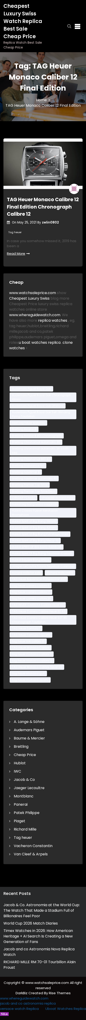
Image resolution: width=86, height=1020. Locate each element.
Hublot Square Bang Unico (30, 560)
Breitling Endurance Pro (28, 465)
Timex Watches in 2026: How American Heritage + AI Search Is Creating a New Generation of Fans (38, 936)
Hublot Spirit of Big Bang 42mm (34, 528)
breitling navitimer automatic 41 (34, 478)
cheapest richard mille (57, 498)
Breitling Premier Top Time (29, 485)
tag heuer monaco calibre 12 (32, 660)
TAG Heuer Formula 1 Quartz (31, 635)
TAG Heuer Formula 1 (26, 628)
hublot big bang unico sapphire (34, 504)
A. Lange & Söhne (29, 721)
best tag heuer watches (28, 423)
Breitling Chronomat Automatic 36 (36, 442)
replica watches (53, 320)
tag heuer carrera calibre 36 (31, 598)
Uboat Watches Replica (65, 1008)
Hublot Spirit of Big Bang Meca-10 (35, 540)
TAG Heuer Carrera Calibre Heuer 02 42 (38, 611)
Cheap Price (25, 754)
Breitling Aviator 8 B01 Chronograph (36, 436)
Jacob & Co (24, 779)
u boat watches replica (40, 342)
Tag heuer (15, 232)
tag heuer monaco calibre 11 (31, 654)
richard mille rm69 (60, 573)
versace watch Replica (19, 1008)
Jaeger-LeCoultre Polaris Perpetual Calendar (43, 566)
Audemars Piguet (29, 730)
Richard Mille (25, 829)
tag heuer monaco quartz (30, 680)
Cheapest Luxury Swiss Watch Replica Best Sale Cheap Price (22, 21)
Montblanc (23, 796)
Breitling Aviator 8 (24, 429)
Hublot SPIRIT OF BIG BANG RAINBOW (36, 547)
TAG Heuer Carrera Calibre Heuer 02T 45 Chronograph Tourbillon (39, 620)
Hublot (20, 763)
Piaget (19, 821)
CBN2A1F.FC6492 (23, 498)
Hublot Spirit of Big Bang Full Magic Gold (40, 534)
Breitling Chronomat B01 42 (31, 459)
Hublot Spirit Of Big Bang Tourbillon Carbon (42, 553)
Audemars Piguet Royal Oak (31, 389)
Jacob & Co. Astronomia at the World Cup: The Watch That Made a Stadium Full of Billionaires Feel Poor (41, 910)
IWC (17, 771)
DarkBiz (22, 993)
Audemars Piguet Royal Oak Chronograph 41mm (41, 397)
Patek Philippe (26, 812)
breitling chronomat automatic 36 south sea (40, 451)
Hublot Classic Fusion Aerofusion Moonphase (35, 513)
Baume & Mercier (29, 738)
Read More (16, 253)
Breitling (21, 746)
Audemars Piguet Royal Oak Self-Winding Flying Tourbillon (41, 414)
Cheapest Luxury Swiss (29, 298)
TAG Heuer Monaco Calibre (30, 648)
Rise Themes (60, 993)
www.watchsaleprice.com (32, 292)
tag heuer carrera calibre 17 (31, 592)
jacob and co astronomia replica (28, 1003)
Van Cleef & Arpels (31, 854)
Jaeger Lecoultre (29, 788)
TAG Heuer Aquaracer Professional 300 (39, 579)
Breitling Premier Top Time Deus (33, 491)
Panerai (21, 804)
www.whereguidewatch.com (34, 315)
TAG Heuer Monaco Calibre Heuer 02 (37, 667)
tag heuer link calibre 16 (28, 641)
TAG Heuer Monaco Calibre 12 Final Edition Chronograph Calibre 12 (43, 206)
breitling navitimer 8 (26, 472)
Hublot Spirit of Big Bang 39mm (34, 521)
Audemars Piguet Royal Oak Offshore (37, 406)
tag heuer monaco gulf (28, 673)
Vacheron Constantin (33, 845)
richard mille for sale (26, 573)
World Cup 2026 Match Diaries (30, 923)
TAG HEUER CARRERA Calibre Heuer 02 (38, 605)
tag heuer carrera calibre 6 (30, 585)
